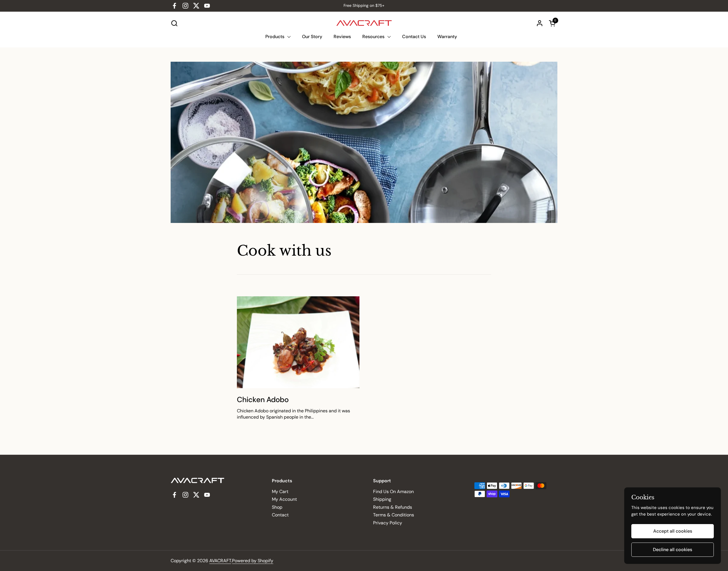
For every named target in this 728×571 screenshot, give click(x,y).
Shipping (382, 499)
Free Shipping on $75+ (364, 5)
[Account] (539, 23)
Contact (280, 515)
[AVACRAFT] (364, 23)
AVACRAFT (220, 561)
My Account (284, 499)
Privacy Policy (387, 523)
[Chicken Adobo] (298, 342)
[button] (174, 23)
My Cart (280, 492)
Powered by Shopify (252, 561)
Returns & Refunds (392, 507)
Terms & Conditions (393, 515)
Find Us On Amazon (393, 492)
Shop (277, 507)
